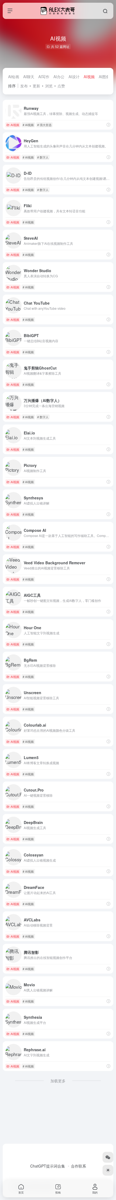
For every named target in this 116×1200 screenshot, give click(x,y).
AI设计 (74, 76)
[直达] (108, 124)
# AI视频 (28, 125)
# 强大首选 (44, 125)
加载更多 (58, 1080)
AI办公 (58, 76)
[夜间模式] (108, 1170)
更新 (36, 85)
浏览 (49, 85)
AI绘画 (13, 76)
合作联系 (78, 1166)
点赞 (61, 85)
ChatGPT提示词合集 (47, 1166)
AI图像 (104, 76)
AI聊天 (28, 76)
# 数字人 (43, 157)
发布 (24, 85)
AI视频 (89, 76)
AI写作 (43, 76)
